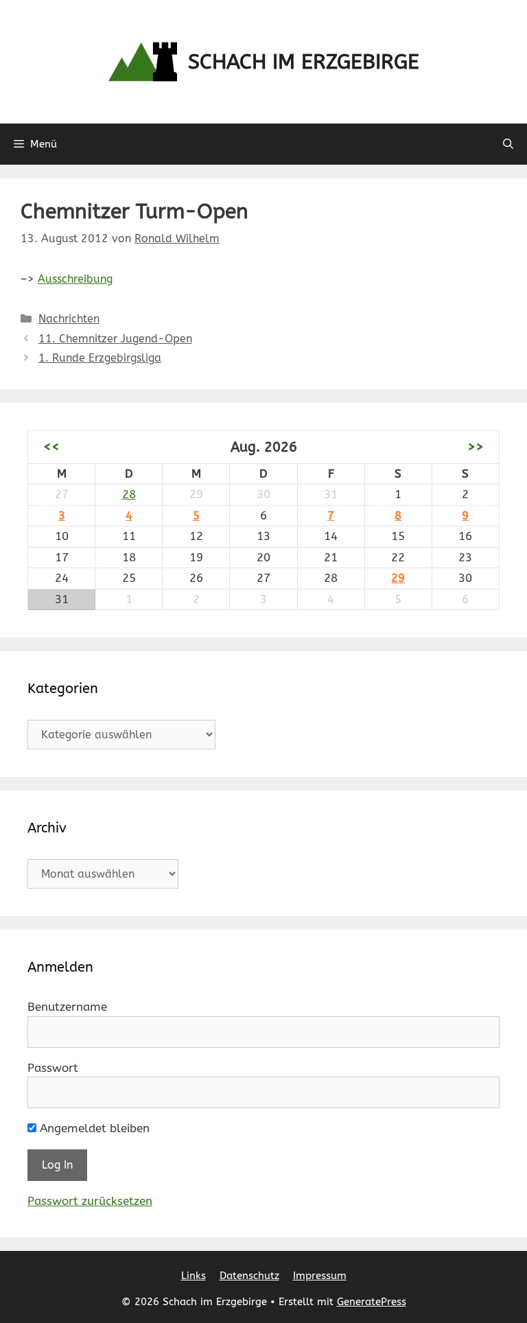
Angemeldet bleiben (93, 1128)
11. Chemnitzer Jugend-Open (115, 338)
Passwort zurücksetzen (89, 1201)
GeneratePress (371, 1302)
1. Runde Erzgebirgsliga (99, 357)
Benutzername (67, 1007)
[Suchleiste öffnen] (508, 144)
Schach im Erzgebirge (303, 61)
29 (398, 578)
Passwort (52, 1068)
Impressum (320, 1275)
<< (51, 446)
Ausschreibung (75, 278)
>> (475, 446)
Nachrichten (68, 318)
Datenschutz (249, 1275)
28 (129, 494)
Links (193, 1275)
